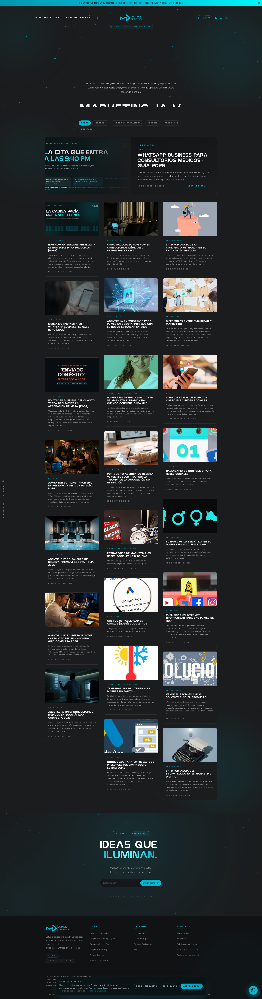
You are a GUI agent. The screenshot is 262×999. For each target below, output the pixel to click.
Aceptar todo (191, 986)
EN (209, 18)
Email (53, 955)
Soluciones (51, 18)
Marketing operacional (127, 123)
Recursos (87, 129)
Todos (85, 123)
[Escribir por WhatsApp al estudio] (253, 990)
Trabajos (71, 18)
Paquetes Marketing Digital (102, 938)
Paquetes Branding (98, 949)
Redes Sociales (97, 955)
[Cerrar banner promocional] (259, 3)
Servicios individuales (99, 933)
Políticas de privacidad (187, 944)
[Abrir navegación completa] (97, 17)
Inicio (37, 18)
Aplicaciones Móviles (99, 960)
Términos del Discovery (187, 949)
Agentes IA (100, 123)
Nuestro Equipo (141, 938)
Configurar (170, 986)
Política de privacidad (96, 991)
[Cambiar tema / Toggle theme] (198, 17)
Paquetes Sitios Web (99, 944)
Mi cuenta (181, 938)
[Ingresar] (215, 17)
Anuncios (153, 123)
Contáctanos (183, 933)
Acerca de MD (140, 933)
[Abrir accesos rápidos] (226, 17)
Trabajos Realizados (143, 944)
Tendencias (171, 123)
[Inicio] (65, 928)
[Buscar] (221, 17)
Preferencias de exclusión (188, 955)
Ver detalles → (176, 3)
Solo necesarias (146, 986)
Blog (136, 949)
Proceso (86, 18)
